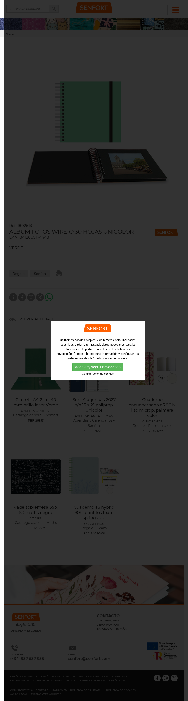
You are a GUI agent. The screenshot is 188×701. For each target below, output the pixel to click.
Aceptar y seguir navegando (98, 367)
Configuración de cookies (98, 373)
